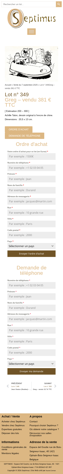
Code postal (13, 230)
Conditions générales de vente (14, 448)
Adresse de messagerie (19, 196)
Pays (10, 241)
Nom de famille (15, 185)
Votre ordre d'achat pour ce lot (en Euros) (27, 151)
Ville (10, 218)
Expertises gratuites (12, 429)
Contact (33, 421)
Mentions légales (10, 453)
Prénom (12, 173)
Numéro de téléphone (18, 162)
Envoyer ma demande (31, 371)
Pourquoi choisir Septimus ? (44, 425)
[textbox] (28, 246)
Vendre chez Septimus (13, 425)
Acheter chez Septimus (13, 421)
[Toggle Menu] (31, 31)
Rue (10, 207)
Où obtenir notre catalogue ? (44, 429)
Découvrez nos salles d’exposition (40, 434)
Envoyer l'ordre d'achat (31, 253)
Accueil (8, 85)
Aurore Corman (51, 470)
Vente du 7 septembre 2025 (25, 85)
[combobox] (31, 246)
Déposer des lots (10, 433)
